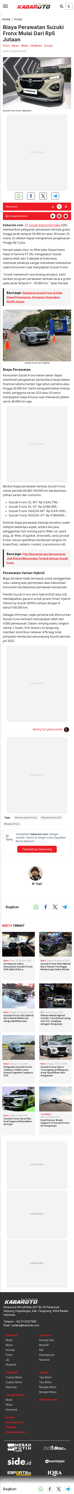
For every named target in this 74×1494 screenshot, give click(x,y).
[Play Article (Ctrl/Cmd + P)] (52, 216)
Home (6, 19)
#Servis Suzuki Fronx (26, 817)
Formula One (46, 1340)
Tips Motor (45, 1382)
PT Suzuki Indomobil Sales (43, 225)
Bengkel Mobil (47, 1387)
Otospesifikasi (15, 1394)
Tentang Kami (15, 1422)
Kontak (10, 1417)
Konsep (10, 1349)
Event (9, 1354)
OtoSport (45, 1335)
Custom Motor (14, 1382)
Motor (9, 1345)
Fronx (18, 19)
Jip (7, 1359)
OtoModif (12, 1372)
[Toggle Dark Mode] (69, 6)
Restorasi (11, 1387)
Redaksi (11, 1427)
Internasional (46, 1354)
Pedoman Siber (16, 1432)
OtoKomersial (48, 1399)
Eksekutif (11, 1364)
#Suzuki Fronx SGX (51, 817)
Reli (41, 1349)
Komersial (11, 1409)
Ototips (44, 1372)
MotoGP (44, 1345)
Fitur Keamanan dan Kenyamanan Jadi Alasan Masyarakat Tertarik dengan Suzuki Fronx (37, 558)
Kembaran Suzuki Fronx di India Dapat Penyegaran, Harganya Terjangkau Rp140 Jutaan (34, 297)
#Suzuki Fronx (11, 824)
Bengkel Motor (48, 1392)
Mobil (9, 1340)
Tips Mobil (45, 1377)
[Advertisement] (37, 152)
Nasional (44, 1359)
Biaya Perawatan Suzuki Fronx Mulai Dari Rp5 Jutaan (33, 33)
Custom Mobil (14, 1377)
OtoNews (12, 1335)
